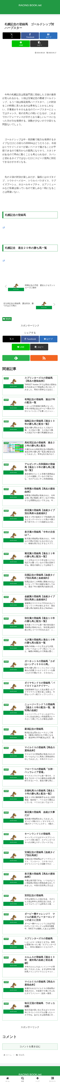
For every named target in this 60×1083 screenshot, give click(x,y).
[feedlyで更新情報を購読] (16, 358)
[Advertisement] (30, 73)
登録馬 (8, 319)
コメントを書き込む (30, 1046)
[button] (39, 43)
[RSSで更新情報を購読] (44, 358)
